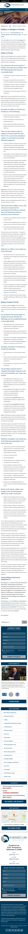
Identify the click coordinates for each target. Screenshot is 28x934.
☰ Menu (24, 1)
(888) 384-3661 (14, 859)
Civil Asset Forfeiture (9, 716)
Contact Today (14, 628)
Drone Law (6, 734)
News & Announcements (9, 751)
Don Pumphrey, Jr (5, 601)
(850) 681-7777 (5, 1)
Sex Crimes (6, 765)
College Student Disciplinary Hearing (12, 723)
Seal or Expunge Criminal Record (11, 762)
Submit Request (14, 657)
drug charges (8, 605)
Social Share (5, 615)
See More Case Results (14, 801)
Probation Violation (8, 758)
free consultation (14, 610)
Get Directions (14, 828)
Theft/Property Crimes (15, 34)
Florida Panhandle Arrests (10, 744)
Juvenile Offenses (8, 748)
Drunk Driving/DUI (8, 741)
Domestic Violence (8, 730)
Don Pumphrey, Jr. (16, 32)
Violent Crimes (7, 776)
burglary (22, 40)
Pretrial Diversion (8, 755)
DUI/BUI (10, 792)
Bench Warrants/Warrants (10, 712)
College (5, 719)
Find (24, 622)
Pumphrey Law (4, 26)
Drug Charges (7, 737)
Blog (10, 26)
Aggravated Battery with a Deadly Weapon (14, 796)
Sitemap (16, 927)
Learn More (14, 701)
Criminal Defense (5, 34)
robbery (8, 40)
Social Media (7, 769)
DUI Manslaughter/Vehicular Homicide (13, 787)
